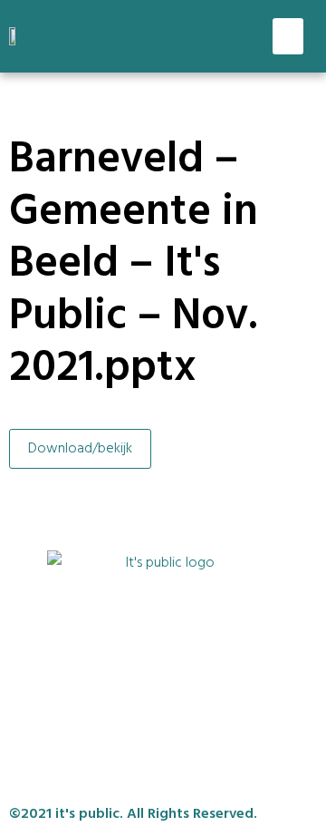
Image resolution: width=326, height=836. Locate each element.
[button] (288, 36)
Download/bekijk (80, 449)
